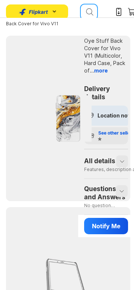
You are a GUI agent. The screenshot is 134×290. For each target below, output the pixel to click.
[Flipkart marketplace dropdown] (33, 11)
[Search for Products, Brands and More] (89, 11)
